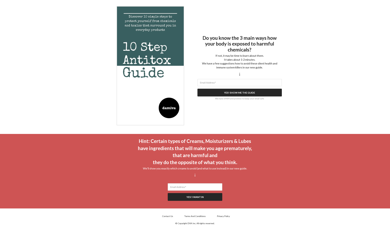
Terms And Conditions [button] (195, 216)
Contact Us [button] (167, 216)
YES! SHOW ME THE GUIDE (239, 92)
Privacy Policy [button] (223, 216)
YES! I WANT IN (195, 196)
